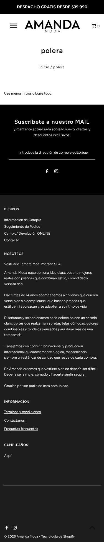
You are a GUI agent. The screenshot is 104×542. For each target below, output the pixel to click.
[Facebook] (47, 172)
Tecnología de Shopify (58, 536)
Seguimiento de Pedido (22, 226)
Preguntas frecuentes (21, 429)
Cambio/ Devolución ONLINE (27, 233)
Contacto (11, 240)
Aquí (7, 456)
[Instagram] (56, 172)
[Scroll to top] (92, 527)
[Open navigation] (13, 26)
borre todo (43, 93)
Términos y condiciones (22, 412)
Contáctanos (14, 420)
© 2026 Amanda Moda (21, 536)
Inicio (44, 67)
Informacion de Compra (22, 220)
